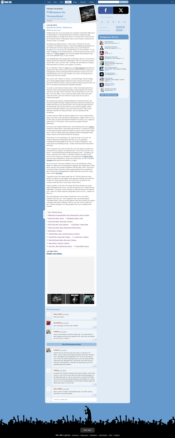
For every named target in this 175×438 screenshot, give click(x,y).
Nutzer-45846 (58, 389)
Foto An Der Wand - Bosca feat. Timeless (60, 221)
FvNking (56, 370)
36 (111, 53)
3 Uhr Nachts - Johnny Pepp (79, 224)
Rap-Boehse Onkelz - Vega (75, 218)
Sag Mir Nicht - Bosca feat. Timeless (59, 237)
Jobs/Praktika (103, 435)
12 (116, 74)
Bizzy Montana (80, 68)
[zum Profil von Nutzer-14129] (48, 314)
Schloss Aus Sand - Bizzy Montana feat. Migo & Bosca (64, 227)
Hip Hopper (59, 173)
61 (113, 65)
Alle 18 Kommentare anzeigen (71, 344)
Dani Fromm (57, 30)
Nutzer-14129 (58, 314)
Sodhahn (56, 331)
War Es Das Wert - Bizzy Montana (58, 224)
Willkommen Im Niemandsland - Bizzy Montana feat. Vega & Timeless (68, 215)
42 (107, 70)
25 (113, 85)
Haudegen (49, 160)
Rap (80, 46)
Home (49, 2)
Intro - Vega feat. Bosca (55, 212)
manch (57, 53)
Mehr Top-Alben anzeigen (109, 95)
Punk (62, 141)
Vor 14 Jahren (65, 314)
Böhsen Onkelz (88, 156)
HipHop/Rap (49, 20)
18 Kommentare (53, 309)
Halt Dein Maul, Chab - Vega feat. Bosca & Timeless (64, 234)
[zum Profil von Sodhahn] (48, 332)
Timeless (91, 126)
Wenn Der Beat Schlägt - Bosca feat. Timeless (62, 240)
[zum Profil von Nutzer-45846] (48, 389)
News (55, 2)
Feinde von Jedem (54, 253)
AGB (110, 435)
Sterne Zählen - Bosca (82, 246)
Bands (61, 2)
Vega (66, 68)
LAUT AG (67, 435)
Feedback (117, 435)
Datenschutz (84, 435)
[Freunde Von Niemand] (88, 22)
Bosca (55, 51)
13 (119, 43)
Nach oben (87, 430)
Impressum (75, 435)
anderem (62, 53)
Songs (75, 2)
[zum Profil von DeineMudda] (48, 323)
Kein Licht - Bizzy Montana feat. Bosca (60, 246)
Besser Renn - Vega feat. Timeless (59, 243)
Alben (68, 2)
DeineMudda (57, 323)
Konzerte (83, 2)
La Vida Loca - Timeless (81, 237)
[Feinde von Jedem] (56, 299)
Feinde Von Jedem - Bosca (56, 218)
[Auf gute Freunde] (75, 299)
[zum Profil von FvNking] (48, 370)
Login (172, 2)
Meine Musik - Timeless (55, 231)
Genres (92, 2)
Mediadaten (93, 435)
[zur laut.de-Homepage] (8, 2)
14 (120, 48)
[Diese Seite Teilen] (105, 10)
